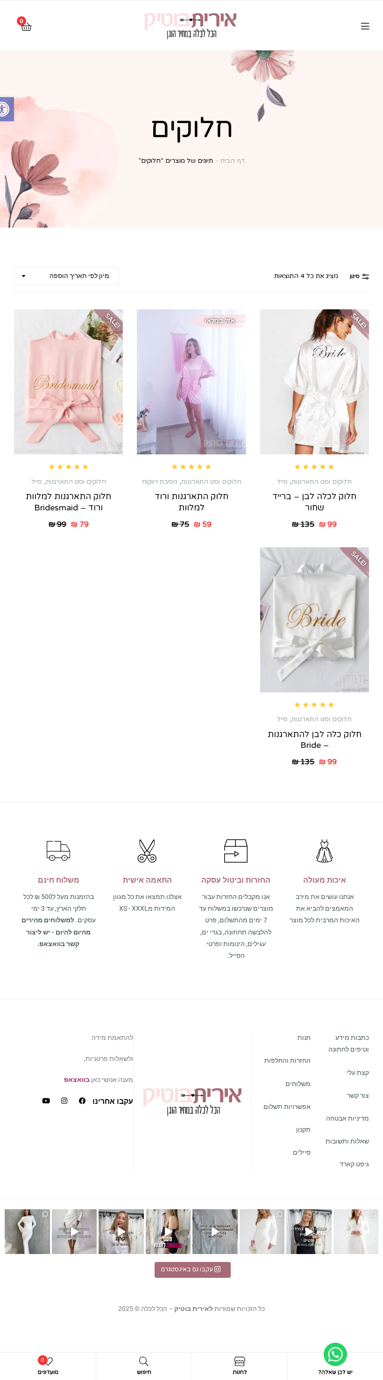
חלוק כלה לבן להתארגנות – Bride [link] (315, 739)
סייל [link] (282, 482)
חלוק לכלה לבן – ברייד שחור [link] (314, 501)
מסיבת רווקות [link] (159, 482)
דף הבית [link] (232, 161)
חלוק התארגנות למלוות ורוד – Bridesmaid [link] (68, 501)
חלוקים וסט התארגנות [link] (321, 482)
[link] (190, 25)
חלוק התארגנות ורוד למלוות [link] (191, 501)
